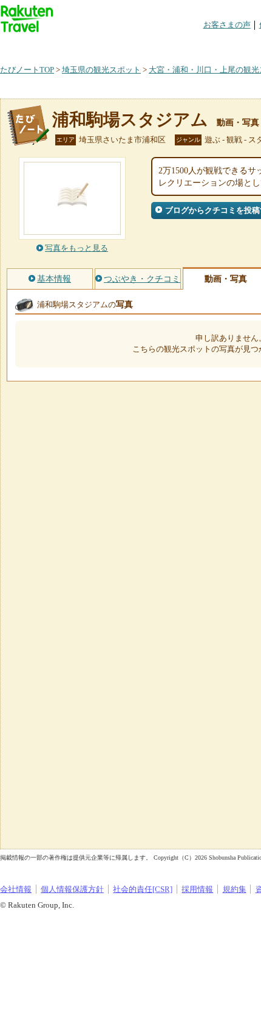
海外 (92, 45)
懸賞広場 (142, 45)
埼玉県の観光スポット (101, 69)
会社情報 (16, 889)
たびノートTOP (27, 69)
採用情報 (197, 889)
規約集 (234, 889)
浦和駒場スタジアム (130, 119)
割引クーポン (192, 45)
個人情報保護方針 (72, 889)
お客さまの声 (227, 24)
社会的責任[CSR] (142, 889)
